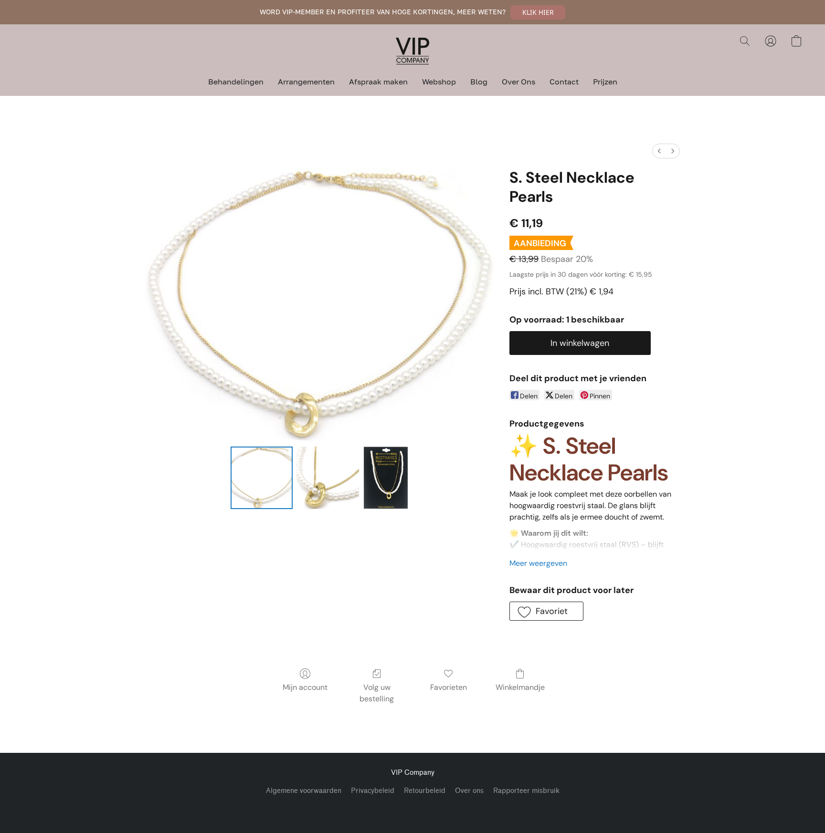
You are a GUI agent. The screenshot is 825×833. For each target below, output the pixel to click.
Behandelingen (236, 81)
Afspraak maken (378, 81)
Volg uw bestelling (377, 693)
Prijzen (605, 81)
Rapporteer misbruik (526, 791)
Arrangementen (306, 81)
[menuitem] (659, 151)
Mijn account (305, 687)
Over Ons (518, 81)
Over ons (469, 791)
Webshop (439, 81)
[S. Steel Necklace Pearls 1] (327, 478)
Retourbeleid (424, 791)
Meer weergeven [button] (538, 563)
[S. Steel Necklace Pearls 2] (386, 478)
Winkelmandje (520, 687)
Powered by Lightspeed (412, 807)
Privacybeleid (372, 791)
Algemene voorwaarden (303, 791)
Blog (478, 81)
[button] (537, 12)
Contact (564, 81)
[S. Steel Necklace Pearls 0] (262, 478)
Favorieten (448, 687)
